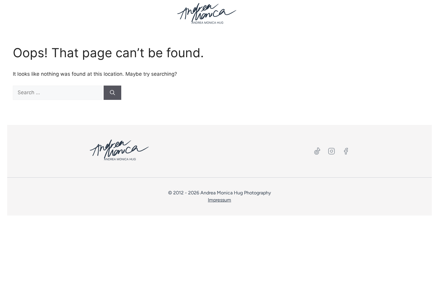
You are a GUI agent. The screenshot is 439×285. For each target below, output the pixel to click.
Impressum (219, 200)
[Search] (112, 93)
